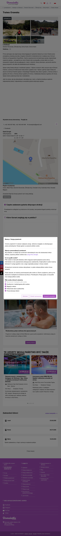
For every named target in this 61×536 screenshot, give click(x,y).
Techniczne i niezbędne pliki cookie (17, 282)
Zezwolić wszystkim (49, 296)
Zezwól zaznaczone (36, 296)
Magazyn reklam (11, 286)
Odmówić (25, 296)
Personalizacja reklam (13, 291)
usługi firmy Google (32, 254)
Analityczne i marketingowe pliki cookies (18, 284)
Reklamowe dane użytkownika (15, 289)
